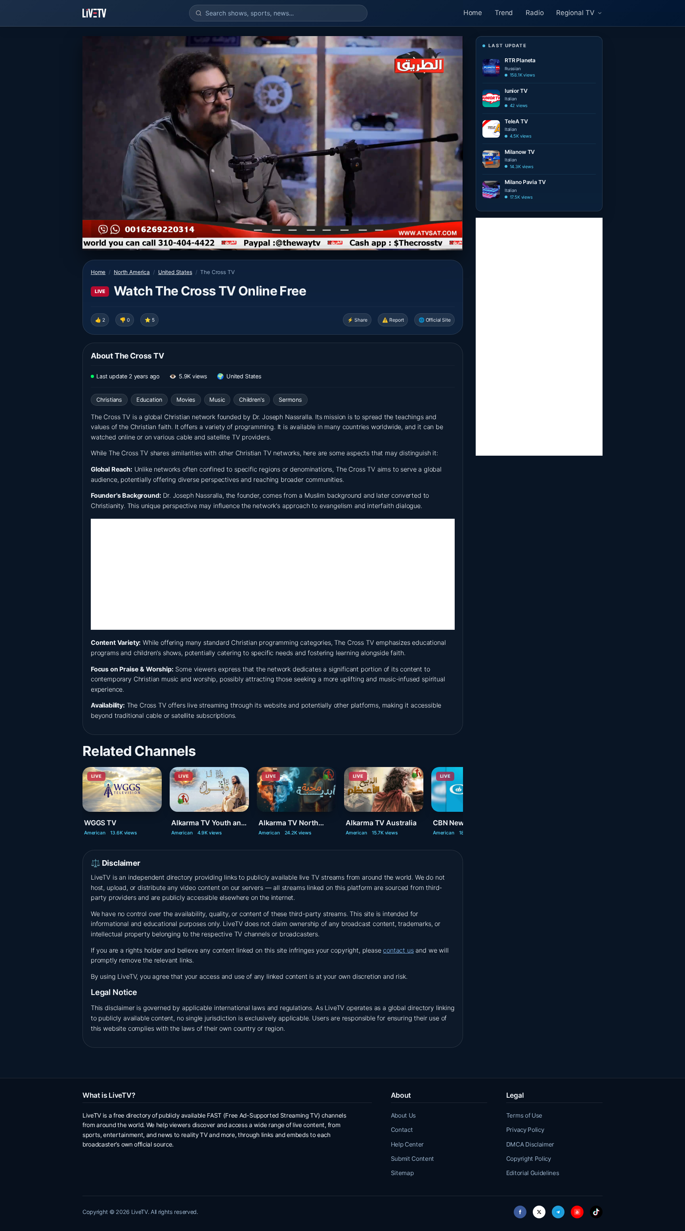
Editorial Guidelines (532, 1173)
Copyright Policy (528, 1158)
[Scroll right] (462, 796)
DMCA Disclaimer (530, 1144)
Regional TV (575, 13)
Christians (109, 399)
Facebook (520, 1209)
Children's (251, 399)
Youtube (577, 1209)
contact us (398, 950)
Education (149, 399)
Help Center (407, 1144)
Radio (534, 13)
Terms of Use (524, 1115)
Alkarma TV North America (288, 823)
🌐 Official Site (434, 320)
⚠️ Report (393, 320)
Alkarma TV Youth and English (208, 823)
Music (217, 399)
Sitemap (402, 1173)
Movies (185, 399)
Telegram (558, 1209)
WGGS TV (100, 823)
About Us (403, 1115)
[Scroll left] (83, 796)
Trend (504, 13)
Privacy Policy (525, 1129)
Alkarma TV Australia (381, 823)
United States (175, 272)
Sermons (290, 399)
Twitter (539, 1209)
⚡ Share (357, 320)
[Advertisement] (273, 574)
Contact (402, 1129)
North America (132, 272)
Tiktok (596, 1209)
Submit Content (412, 1158)
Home (472, 13)
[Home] (94, 13)
